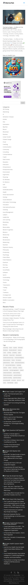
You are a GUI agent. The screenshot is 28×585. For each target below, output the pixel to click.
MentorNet (17, 575)
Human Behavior (7, 199)
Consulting (6, 152)
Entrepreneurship (7, 169)
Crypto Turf (21, 391)
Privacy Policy (8, 579)
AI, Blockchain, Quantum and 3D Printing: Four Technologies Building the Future (14, 423)
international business (19, 362)
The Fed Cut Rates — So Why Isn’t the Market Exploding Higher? (13, 27)
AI (3, 114)
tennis (4, 382)
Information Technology (9, 202)
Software (5, 272)
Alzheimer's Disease (8, 117)
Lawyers (5, 215)
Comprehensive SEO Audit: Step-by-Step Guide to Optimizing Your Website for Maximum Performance (14, 469)
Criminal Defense (7, 154)
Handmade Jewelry (8, 189)
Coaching (5, 144)
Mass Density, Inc (14, 583)
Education (5, 162)
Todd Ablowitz (10, 382)
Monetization (6, 240)
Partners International (7, 375)
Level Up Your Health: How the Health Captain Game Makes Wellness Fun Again (14, 549)
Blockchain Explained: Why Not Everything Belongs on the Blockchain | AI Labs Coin (14, 516)
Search (22, 103)
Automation (6, 124)
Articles (5, 119)
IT (3, 365)
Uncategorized (7, 295)
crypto (19, 352)
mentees (5, 367)
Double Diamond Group (8, 357)
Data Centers (6, 159)
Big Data (5, 127)
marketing (19, 365)
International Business (9, 207)
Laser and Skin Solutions (10, 365)
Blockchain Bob (7, 410)
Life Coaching (6, 219)
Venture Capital (7, 297)
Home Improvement (8, 194)
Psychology (6, 255)
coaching (9, 352)
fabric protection (6, 360)
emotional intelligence (19, 357)
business (19, 350)
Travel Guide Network (9, 524)
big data (15, 347)
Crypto (9, 32)
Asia (4, 122)
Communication (7, 147)
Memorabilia (6, 227)
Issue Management (8, 212)
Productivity (6, 252)
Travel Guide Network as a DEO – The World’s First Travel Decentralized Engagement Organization (14, 528)
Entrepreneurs (7, 167)
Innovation (11, 33)
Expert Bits (20, 499)
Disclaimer (16, 579)
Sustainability (6, 277)
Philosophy (6, 250)
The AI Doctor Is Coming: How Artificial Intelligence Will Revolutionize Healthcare (14, 562)
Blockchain (6, 132)
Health (4, 192)
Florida (13, 360)
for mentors (18, 360)
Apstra (10, 347)
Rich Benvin (7, 30)
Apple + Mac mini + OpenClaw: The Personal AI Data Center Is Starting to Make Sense (14, 488)
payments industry (17, 377)
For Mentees (6, 179)
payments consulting (7, 377)
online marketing (16, 372)
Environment (6, 172)
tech (23, 380)
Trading (17, 35)
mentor (9, 367)
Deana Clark (11, 355)
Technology (5, 35)
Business (5, 32)
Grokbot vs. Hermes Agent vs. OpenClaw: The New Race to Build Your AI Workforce (14, 435)
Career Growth (7, 137)
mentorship (5, 370)
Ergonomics (6, 174)
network (21, 370)
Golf (4, 184)
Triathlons (5, 292)
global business (6, 362)
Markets (21, 33)
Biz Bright (19, 476)
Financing (13, 32)
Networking (6, 242)
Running (5, 265)
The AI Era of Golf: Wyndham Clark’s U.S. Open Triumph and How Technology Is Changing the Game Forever (13, 324)
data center (5, 355)
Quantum (5, 262)
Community (6, 149)
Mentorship (6, 235)
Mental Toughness (8, 230)
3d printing (5, 347)
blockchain (5, 350)
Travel (4, 290)
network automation (7, 372)
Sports (4, 275)
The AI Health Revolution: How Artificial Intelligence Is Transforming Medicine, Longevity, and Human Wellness (14, 555)
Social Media (6, 270)
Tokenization (12, 35)
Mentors (5, 232)
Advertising (6, 112)
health (12, 362)
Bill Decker (20, 347)
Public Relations (7, 260)
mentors (20, 367)
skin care (19, 380)
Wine (4, 302)
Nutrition (5, 245)
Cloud (4, 142)
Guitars (5, 187)
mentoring (15, 367)
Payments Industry (8, 247)
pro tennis (14, 380)
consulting (14, 352)
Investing (16, 33)
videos (16, 382)
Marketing (5, 222)
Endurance (6, 164)
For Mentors (6, 182)
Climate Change (7, 139)
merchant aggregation (14, 370)
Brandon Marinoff (12, 350)
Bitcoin (19, 30)
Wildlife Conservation (8, 300)
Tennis (5, 282)
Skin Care (5, 267)
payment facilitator (17, 375)
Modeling (5, 237)
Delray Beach (18, 355)
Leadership (6, 217)
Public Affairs (6, 257)
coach (4, 352)
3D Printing (6, 109)
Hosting (5, 197)
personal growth (6, 380)
